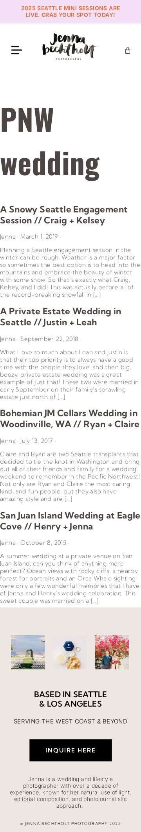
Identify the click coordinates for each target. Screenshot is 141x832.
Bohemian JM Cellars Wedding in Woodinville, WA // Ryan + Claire (70, 419)
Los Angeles (74, 704)
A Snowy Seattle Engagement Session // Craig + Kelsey (64, 215)
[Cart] (128, 50)
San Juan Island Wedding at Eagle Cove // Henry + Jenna (70, 521)
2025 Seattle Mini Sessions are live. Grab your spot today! (70, 11)
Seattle (90, 694)
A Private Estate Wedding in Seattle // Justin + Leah (60, 317)
